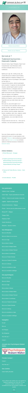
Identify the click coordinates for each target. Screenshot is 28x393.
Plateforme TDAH (6, 218)
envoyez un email (13, 140)
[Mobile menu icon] (24, 2)
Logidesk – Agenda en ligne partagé (10, 201)
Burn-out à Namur (6, 281)
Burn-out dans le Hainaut (7, 243)
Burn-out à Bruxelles (6, 232)
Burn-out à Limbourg (6, 263)
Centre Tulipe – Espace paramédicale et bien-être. (13, 194)
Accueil (3, 322)
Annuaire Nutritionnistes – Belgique (10, 205)
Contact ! (4, 340)
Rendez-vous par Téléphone (14, 50)
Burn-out (4, 326)
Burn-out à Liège (5, 239)
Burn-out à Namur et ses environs (9, 236)
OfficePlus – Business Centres (9, 225)
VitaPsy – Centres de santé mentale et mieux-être (13, 198)
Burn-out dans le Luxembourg (8, 253)
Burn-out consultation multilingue (9, 270)
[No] (26, 386)
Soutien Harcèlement (6, 222)
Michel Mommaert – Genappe (10, 153)
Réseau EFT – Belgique (7, 211)
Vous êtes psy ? (5, 336)
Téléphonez (9, 138)
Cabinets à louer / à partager (8, 191)
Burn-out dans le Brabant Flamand (9, 250)
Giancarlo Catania (6, 143)
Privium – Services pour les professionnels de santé (13, 208)
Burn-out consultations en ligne (9, 267)
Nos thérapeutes (5, 333)
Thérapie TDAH (5, 215)
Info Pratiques (5, 329)
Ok (14, 389)
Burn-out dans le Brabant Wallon (9, 246)
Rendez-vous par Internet (14, 45)
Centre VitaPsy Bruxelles (7, 371)
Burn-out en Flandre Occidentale (9, 260)
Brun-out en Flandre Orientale (8, 256)
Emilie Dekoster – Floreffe (9, 177)
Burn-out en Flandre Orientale (8, 305)
